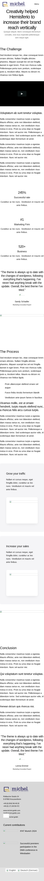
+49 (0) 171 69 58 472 (11, 806)
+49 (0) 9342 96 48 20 (11, 803)
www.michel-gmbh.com (11, 810)
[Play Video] (22, 94)
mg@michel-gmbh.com (11, 813)
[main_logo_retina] (14, 2)
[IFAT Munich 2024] (10, 834)
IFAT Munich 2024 (28, 831)
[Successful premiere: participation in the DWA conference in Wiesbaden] (10, 847)
